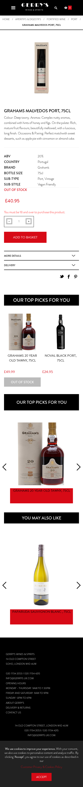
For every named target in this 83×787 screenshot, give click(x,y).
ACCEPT (41, 777)
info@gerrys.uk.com (20, 678)
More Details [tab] (12, 256)
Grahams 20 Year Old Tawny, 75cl (22, 358)
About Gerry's (15, 703)
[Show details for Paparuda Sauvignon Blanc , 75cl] (41, 575)
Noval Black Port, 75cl (61, 358)
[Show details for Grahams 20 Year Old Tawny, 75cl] (22, 332)
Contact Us (13, 712)
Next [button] (77, 467)
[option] (41, 463)
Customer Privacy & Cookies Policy (41, 767)
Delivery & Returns (18, 708)
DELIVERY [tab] (9, 265)
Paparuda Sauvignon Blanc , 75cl (41, 611)
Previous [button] (5, 467)
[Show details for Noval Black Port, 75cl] (60, 332)
